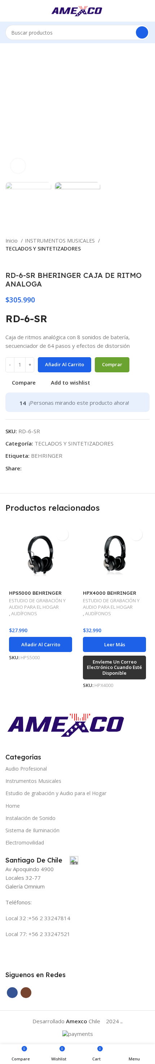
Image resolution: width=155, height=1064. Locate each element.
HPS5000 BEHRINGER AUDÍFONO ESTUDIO (35, 596)
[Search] (142, 32)
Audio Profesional (26, 768)
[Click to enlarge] (18, 166)
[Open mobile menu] (8, 11)
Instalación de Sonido (30, 818)
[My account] (146, 11)
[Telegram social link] (36, 468)
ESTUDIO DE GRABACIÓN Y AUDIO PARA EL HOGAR (37, 604)
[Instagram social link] (26, 992)
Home (12, 805)
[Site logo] (77, 10)
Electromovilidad (24, 842)
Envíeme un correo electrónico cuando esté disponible (114, 667)
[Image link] (67, 723)
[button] (40, 644)
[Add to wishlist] (62, 534)
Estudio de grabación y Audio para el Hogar (55, 793)
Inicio (12, 240)
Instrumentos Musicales (33, 780)
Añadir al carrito (64, 364)
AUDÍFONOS (24, 614)
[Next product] (146, 260)
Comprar (112, 364)
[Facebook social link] (27, 468)
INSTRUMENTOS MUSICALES (60, 240)
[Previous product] (131, 260)
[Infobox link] (41, 860)
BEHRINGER (46, 455)
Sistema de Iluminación (32, 830)
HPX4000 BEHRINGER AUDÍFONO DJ (109, 596)
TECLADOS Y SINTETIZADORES (43, 248)
